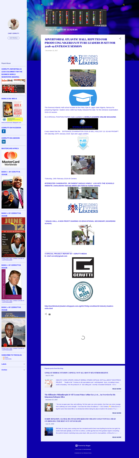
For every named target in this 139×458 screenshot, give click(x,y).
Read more (116, 389)
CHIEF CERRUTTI (13, 33)
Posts (6, 357)
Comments (8, 359)
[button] (120, 38)
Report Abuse (6, 63)
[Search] (124, 5)
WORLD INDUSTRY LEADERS (61, 29)
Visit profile (13, 38)
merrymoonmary (87, 449)
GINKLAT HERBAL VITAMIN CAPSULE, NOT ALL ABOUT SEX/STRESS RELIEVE (76, 373)
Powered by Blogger (84, 445)
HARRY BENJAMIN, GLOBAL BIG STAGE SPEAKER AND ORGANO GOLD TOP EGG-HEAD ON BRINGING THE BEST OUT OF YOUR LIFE (80, 420)
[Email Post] (49, 315)
